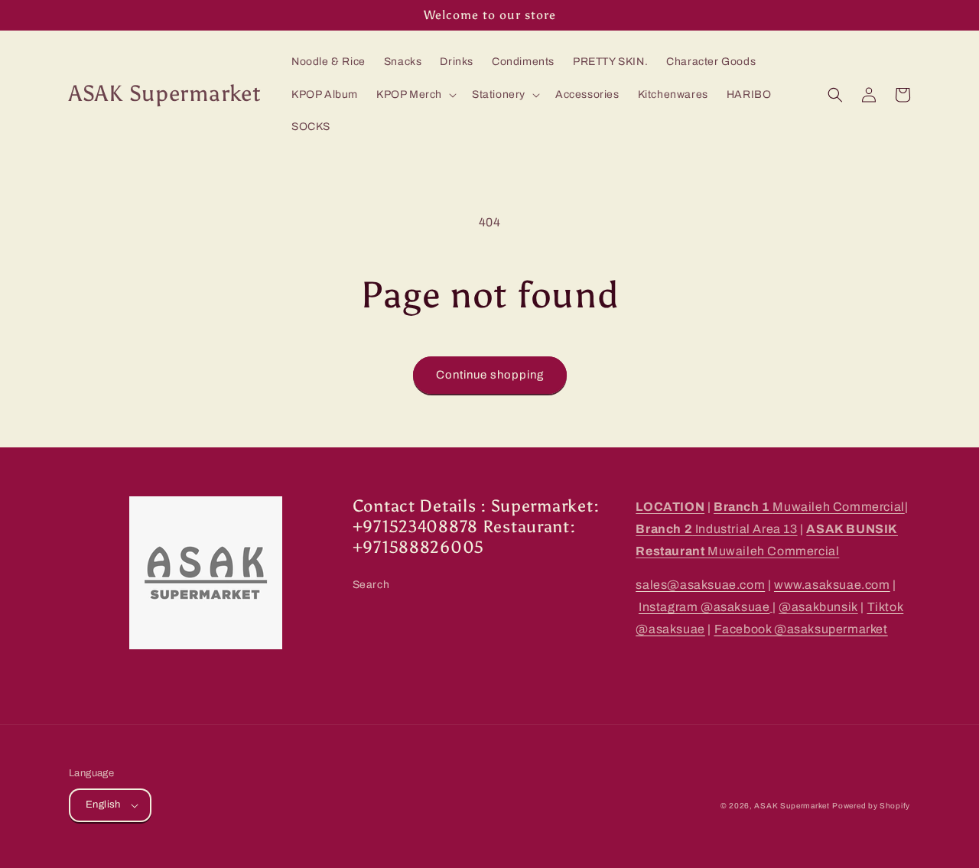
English (103, 804)
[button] (415, 95)
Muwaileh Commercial (809, 506)
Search (371, 584)
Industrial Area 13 (716, 528)
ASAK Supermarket (791, 805)
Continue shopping (490, 375)
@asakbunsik (818, 606)
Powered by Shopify (871, 805)
